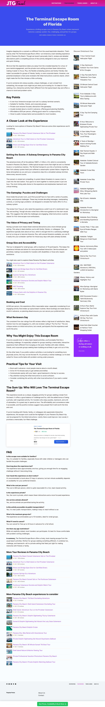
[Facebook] (7, 684)
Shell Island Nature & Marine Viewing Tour (27, 650)
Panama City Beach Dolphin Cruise (25, 627)
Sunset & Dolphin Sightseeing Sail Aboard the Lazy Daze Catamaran (37, 621)
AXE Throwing (18, 286)
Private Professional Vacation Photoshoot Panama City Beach (35, 656)
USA (65, 35)
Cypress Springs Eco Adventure (24, 275)
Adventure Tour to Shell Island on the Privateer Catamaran (33, 139)
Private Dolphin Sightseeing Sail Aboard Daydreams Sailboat (34, 639)
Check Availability (60, 441)
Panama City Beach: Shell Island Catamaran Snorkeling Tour (34, 604)
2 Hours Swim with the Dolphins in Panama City (30, 292)
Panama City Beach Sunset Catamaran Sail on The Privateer (34, 133)
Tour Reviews (69, 3)
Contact (41, 695)
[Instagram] (11, 684)
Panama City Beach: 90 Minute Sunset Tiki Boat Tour (31, 644)
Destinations (56, 3)
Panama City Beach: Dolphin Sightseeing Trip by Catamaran (34, 616)
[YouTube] (15, 684)
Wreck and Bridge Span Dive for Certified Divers (30, 145)
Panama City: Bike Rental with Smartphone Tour (30, 633)
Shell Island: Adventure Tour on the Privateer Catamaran (33, 610)
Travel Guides (82, 3)
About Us (93, 3)
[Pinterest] (13, 684)
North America (43, 35)
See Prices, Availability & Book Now (51, 704)
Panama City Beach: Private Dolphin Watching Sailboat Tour (34, 662)
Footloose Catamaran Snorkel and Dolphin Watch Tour (32, 281)
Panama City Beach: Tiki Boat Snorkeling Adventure (31, 598)
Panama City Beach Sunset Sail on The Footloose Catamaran (34, 579)
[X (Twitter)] (9, 684)
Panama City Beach (51, 35)
